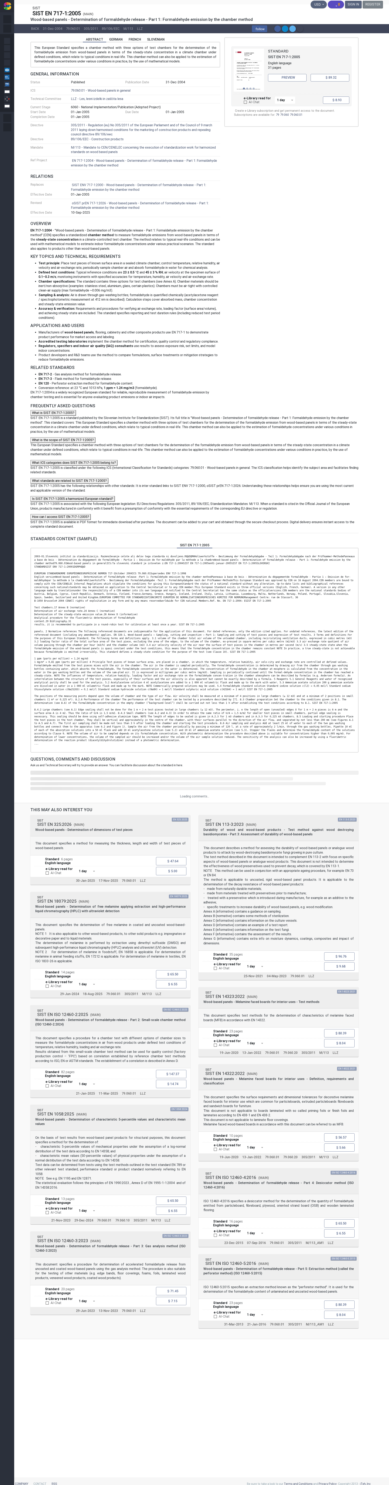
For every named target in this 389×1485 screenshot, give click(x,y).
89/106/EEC (111, 28)
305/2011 (91, 28)
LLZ (140, 28)
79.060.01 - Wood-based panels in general (100, 90)
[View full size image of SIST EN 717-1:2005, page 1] (249, 70)
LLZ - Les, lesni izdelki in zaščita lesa (97, 99)
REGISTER (372, 4)
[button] (259, 28)
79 (277, 115)
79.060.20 (290, 1053)
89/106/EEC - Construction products (97, 139)
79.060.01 (73, 28)
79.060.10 (122, 1220)
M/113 (128, 28)
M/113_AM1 (315, 1243)
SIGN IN (353, 4)
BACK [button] (35, 28)
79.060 (284, 115)
